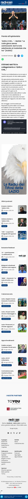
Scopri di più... (14, 428)
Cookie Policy (18, 477)
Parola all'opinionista (10, 36)
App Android (18, 457)
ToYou (3, 474)
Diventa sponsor (6, 470)
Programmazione (6, 453)
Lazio (24, 74)
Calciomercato (19, 443)
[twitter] (22, 56)
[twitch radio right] (14, 169)
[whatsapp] (2, 59)
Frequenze (4, 460)
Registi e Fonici (6, 458)
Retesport (4, 443)
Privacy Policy (10, 477)
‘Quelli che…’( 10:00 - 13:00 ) (10, 496)
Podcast (17, 453)
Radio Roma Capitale (5, 446)
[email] (15, 56)
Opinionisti (4, 457)
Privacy (1, 492)
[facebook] (18, 56)
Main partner (5, 472)
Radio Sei (4, 441)
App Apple (18, 455)
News (16, 441)
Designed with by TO (23, 3)
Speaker (3, 455)
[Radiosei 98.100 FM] (14, 420)
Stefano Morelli (11, 497)
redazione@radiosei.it (14, 485)
